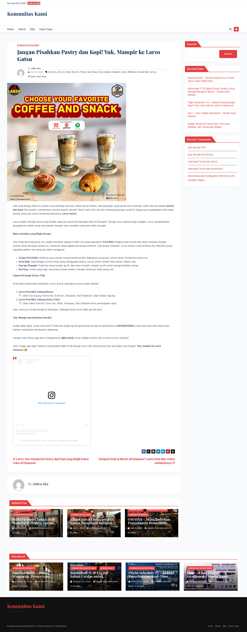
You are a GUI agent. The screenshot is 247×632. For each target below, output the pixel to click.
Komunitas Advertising (83, 568)
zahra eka (35, 68)
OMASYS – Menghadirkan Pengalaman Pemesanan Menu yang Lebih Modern (149, 523)
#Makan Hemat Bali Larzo (142, 71)
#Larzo (52, 71)
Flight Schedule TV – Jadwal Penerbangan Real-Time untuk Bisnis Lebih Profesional (151, 578)
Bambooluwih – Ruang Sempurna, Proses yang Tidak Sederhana (31, 576)
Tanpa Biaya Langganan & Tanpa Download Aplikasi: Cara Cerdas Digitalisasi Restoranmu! (91, 524)
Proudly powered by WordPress (21, 626)
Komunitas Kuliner (28, 45)
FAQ (32, 29)
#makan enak (118, 71)
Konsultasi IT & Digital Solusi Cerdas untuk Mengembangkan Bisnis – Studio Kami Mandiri (211, 91)
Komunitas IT (43, 510)
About (21, 29)
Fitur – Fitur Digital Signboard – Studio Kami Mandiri (207, 576)
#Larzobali (104, 71)
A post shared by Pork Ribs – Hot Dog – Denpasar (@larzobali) (49, 440)
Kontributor (207, 154)
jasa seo (192, 147)
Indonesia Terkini (197, 161)
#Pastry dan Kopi (37, 76)
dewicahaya (194, 175)
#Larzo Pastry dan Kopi (84, 71)
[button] (230, 29)
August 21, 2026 (24, 582)
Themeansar (60, 626)
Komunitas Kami (27, 13)
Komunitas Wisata (138, 515)
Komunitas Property (24, 568)
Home (10, 29)
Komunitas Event (22, 510)
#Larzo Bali (64, 71)
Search (191, 44)
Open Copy (45, 29)
